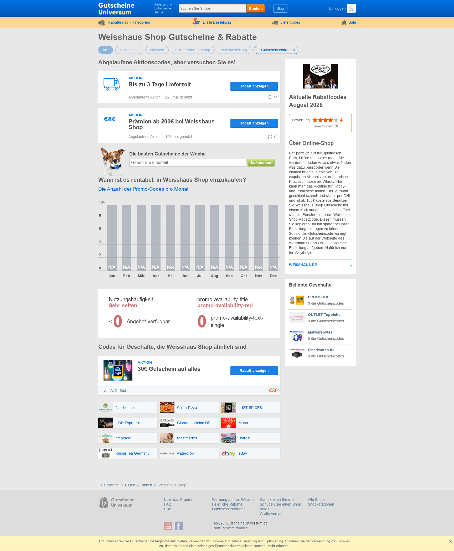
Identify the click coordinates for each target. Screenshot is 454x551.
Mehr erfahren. (278, 546)
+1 (276, 97)
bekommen (261, 162)
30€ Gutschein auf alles (169, 369)
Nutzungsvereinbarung (230, 528)
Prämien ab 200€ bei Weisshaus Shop (171, 124)
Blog (280, 8)
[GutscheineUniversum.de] (117, 8)
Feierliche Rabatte (227, 504)
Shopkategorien (321, 504)
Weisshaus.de (303, 265)
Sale (352, 22)
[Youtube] (169, 526)
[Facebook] (179, 526)
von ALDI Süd (115, 390)
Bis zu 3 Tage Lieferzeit (159, 84)
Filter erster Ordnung (192, 50)
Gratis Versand (272, 514)
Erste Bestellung (217, 22)
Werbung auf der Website (233, 499)
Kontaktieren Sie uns (277, 499)
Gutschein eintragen (229, 509)
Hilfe (167, 509)
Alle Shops (317, 499)
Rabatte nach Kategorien (129, 22)
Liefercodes (290, 22)
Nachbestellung (234, 50)
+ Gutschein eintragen (276, 50)
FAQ (167, 504)
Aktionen (157, 50)
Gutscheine (129, 50)
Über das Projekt (178, 499)
